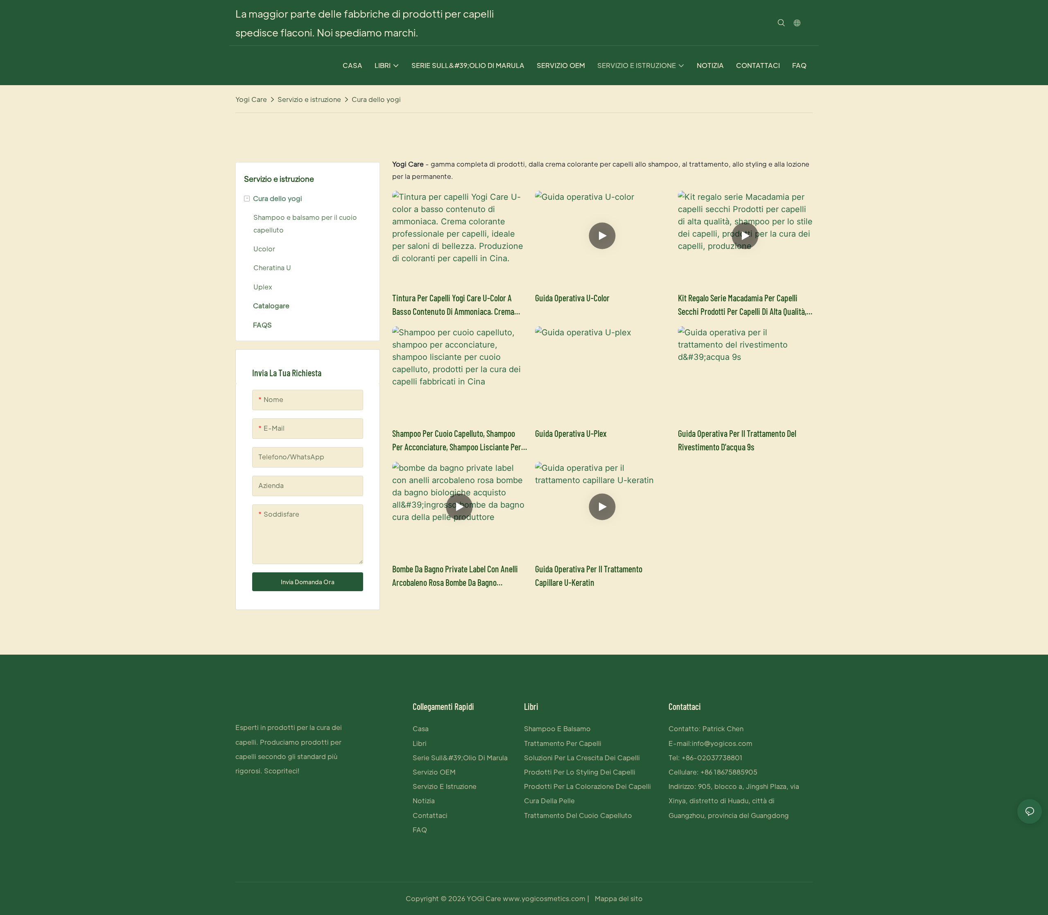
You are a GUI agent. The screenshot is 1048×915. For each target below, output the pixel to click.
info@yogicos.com (722, 743)
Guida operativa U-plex (571, 433)
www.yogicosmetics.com (543, 898)
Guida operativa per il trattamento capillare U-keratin (588, 575)
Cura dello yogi (376, 99)
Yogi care (251, 99)
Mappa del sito (618, 898)
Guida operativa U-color (572, 297)
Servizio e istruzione (309, 99)
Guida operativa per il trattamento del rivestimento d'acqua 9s (737, 440)
